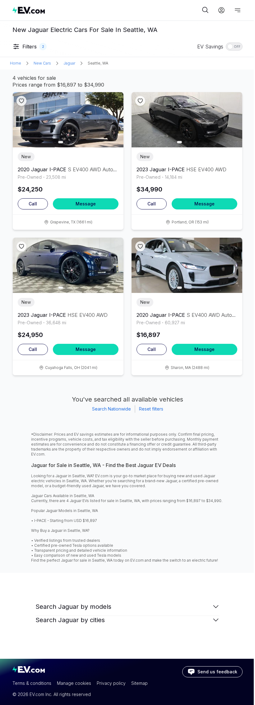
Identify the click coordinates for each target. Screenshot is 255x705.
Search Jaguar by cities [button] (70, 620)
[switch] (234, 47)
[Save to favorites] (21, 101)
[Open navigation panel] (238, 10)
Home (15, 63)
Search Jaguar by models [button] (73, 606)
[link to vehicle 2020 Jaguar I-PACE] (68, 119)
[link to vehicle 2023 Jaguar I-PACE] (187, 119)
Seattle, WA (98, 63)
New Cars (42, 63)
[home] (106, 10)
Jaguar (69, 63)
